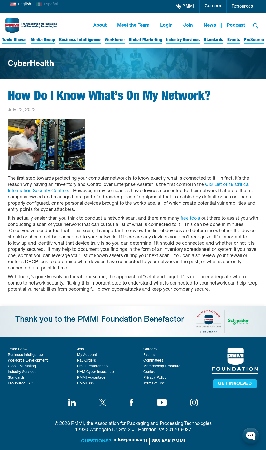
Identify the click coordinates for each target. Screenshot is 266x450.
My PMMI (184, 7)
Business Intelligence (25, 355)
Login (166, 25)
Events (149, 355)
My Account (87, 355)
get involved (235, 384)
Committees (153, 361)
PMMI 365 (85, 383)
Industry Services (22, 372)
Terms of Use (154, 383)
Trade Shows (18, 349)
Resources (242, 7)
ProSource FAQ (21, 383)
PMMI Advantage (91, 378)
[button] (185, 6)
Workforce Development (28, 361)
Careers (213, 6)
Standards (16, 378)
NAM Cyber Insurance (95, 372)
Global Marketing (22, 366)
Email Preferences (92, 366)
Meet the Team (133, 25)
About (100, 25)
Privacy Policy (155, 378)
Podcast (236, 25)
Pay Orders (86, 361)
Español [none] (51, 3)
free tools (190, 218)
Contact (149, 372)
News (210, 25)
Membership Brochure (162, 366)
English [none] (24, 3)
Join (188, 25)
